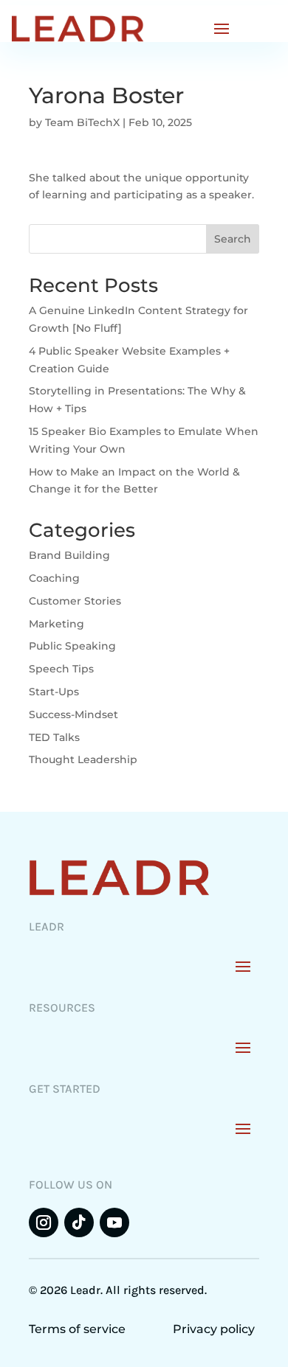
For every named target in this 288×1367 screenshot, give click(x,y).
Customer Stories (75, 601)
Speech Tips (61, 668)
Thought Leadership (83, 759)
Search (232, 239)
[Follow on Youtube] (114, 1222)
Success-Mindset (73, 714)
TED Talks (54, 737)
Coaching (54, 578)
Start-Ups (54, 691)
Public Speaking (72, 646)
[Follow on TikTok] (79, 1222)
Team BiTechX (82, 122)
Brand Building (69, 555)
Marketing (56, 623)
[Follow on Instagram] (43, 1222)
